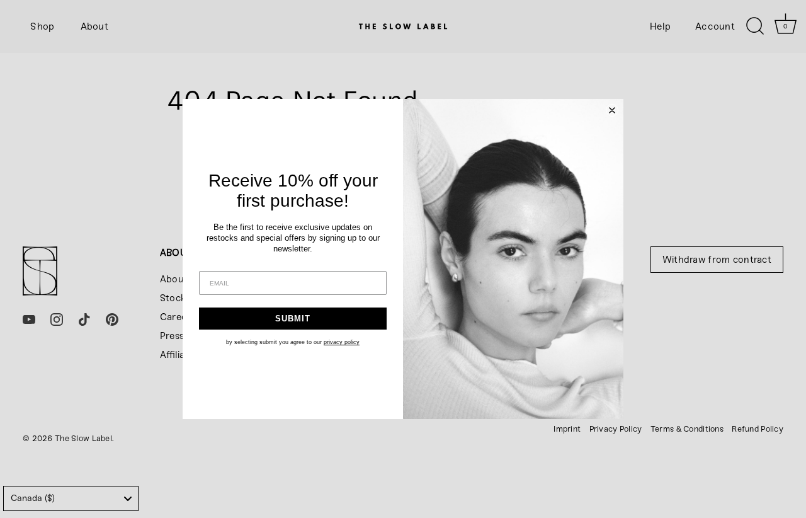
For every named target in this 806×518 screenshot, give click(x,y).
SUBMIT (292, 318)
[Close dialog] (612, 110)
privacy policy (342, 342)
